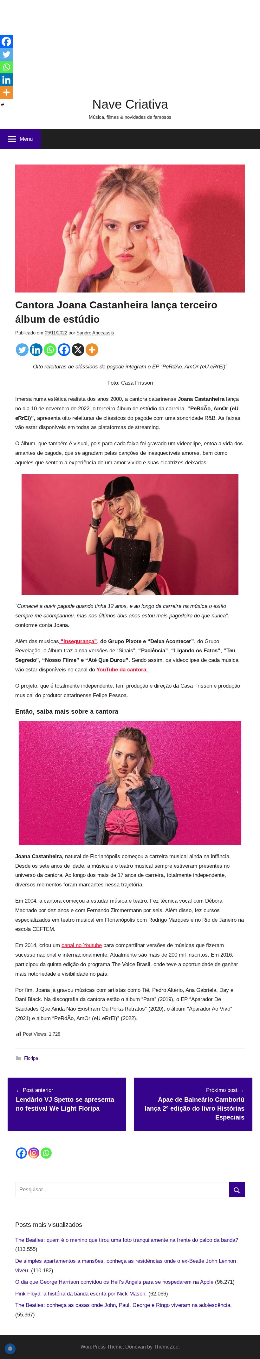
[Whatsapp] (50, 349)
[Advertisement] (130, 44)
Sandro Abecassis (95, 332)
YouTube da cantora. (122, 670)
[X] (78, 349)
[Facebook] (64, 349)
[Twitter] (22, 349)
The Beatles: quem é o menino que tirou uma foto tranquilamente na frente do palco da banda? (126, 1240)
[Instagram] (33, 1153)
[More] (92, 349)
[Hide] (2, 104)
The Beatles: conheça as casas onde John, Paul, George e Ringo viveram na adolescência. (123, 1305)
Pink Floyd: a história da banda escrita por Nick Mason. (81, 1294)
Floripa (31, 1058)
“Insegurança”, (79, 641)
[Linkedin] (36, 349)
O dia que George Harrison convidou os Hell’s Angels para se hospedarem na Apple (114, 1282)
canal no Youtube (82, 945)
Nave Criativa (130, 104)
